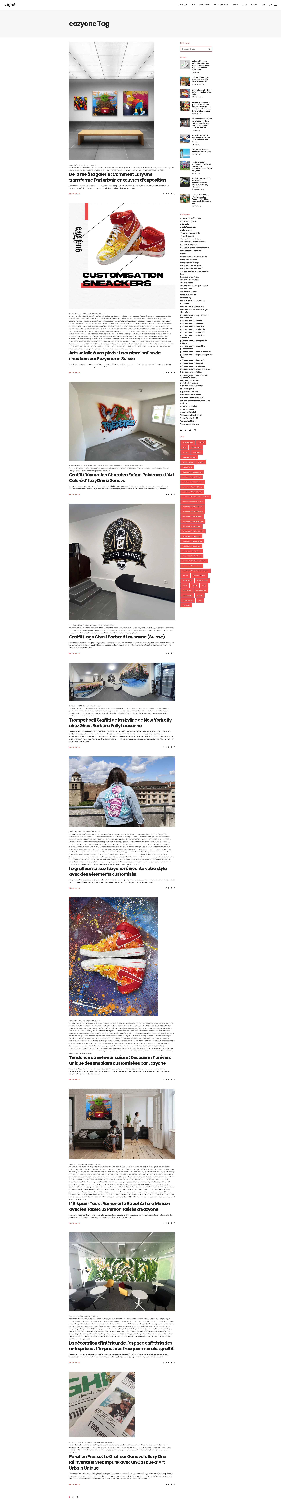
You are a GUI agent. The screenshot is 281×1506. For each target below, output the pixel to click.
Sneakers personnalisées (91, 349)
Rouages (90, 1450)
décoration (115, 1167)
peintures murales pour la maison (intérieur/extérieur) (124, 465)
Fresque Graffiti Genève (166, 1324)
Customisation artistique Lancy (147, 326)
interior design (80, 1339)
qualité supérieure (75, 349)
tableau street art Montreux (97, 1194)
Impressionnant (118, 1447)
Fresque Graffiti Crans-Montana (110, 1324)
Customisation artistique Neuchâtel (135, 331)
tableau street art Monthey (78, 1194)
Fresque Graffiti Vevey (91, 1336)
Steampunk (104, 1450)
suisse (131, 349)
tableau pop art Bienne (123, 1169)
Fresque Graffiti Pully (76, 1334)
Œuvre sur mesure (146, 630)
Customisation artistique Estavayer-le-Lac (123, 323)
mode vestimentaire (86, 1051)
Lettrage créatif (74, 471)
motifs (157, 862)
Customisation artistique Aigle (109, 318)
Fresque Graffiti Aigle (103, 1319)
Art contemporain (75, 1167)
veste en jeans (120, 864)
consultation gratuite (76, 318)
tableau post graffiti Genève (160, 1179)
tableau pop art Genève (86, 1172)
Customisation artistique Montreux (112, 847)
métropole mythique (130, 711)
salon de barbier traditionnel (128, 713)
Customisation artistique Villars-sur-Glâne (157, 341)
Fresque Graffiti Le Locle (161, 1326)
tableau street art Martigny (162, 1192)
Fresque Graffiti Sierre (165, 1334)
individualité (111, 630)
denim (84, 862)
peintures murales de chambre (193, 329)
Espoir (155, 628)
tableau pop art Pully (165, 1174)
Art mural (72, 468)
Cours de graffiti (187, 236)
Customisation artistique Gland (93, 326)
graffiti (114, 346)
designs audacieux (126, 1167)
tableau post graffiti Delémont (118, 1179)
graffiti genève (187, 590)
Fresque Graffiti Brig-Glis (134, 1319)
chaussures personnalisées (162, 316)
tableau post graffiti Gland (78, 1182)
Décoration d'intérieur (88, 1316)
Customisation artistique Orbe (79, 334)
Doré (129, 628)
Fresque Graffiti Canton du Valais (86, 1324)
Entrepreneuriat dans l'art (190, 251)
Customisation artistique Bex (155, 318)
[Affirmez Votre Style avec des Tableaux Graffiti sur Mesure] (185, 81)
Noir (138, 630)
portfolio (72, 713)
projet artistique (81, 713)
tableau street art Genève (78, 1192)
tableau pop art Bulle (139, 1169)
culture (128, 1023)
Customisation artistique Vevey (131, 341)
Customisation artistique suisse (157, 339)
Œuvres (139, 1447)
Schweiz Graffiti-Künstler (190, 395)
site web (97, 1450)
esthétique (73, 1447)
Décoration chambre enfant (118, 468)
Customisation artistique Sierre (113, 339)
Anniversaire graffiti (188, 221)
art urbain (72, 167)
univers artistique (162, 1450)
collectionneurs (104, 1023)
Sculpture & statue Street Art (192, 398)
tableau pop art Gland (103, 1172)
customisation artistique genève (117, 842)
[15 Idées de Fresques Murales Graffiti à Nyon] (185, 153)
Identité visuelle (201, 590)
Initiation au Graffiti (188, 295)
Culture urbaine (187, 467)
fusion (94, 1447)
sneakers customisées (152, 1051)
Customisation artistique (94, 313)
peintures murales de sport (191, 363)
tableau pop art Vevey (141, 1177)
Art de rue (201, 442)
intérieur (168, 1167)
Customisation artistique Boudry (103, 321)
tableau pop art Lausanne (147, 1172)
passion (72, 864)
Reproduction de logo (189, 392)
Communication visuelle (93, 625)
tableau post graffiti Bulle (98, 1179)
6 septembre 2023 (75, 465)
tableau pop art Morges (114, 1174)
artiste (79, 834)
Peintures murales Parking (191, 372)
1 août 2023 (196, 144)
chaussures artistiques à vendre (141, 316)
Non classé (184, 303)
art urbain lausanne (83, 628)
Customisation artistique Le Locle (95, 328)
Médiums (133, 1447)
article (74, 1445)
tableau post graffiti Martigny (150, 1182)
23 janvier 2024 (197, 114)
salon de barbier (111, 713)
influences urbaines (86, 170)
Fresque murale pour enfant (95, 465)
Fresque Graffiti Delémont (130, 1324)
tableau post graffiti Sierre (108, 1187)
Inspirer (126, 1447)
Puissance (72, 633)
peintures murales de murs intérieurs (195, 352)
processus (120, 1051)
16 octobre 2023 (197, 97)
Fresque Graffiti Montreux (145, 1329)
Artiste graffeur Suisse (93, 316)
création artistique (188, 462)
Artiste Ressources (188, 227)
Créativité (104, 468)
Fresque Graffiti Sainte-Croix (147, 1334)
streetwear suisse (166, 1051)
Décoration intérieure (136, 468)
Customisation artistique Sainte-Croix (89, 339)
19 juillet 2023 (196, 154)
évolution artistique (135, 167)
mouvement (98, 1051)
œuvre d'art (149, 711)
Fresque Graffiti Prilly (163, 1331)
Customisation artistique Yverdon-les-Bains (84, 344)
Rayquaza (106, 471)
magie (134, 630)
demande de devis (136, 1048)
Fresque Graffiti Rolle (108, 1334)
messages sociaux (100, 170)
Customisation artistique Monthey (143, 328)
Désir (142, 1445)
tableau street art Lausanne (142, 1192)
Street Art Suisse (106, 1442)
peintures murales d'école (191, 320)
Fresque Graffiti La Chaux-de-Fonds (97, 1326)
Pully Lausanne (93, 713)
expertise (161, 628)
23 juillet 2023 (196, 206)
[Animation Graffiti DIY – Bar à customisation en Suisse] (185, 93)
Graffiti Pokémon (162, 468)
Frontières (87, 1447)
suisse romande (130, 1450)
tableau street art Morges (117, 1194)
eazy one (148, 1445)
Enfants (153, 468)
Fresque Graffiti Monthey (127, 1329)
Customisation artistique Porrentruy (126, 334)
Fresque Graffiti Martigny (93, 1329)
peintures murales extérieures (192, 366)
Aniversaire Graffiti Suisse (190, 218)
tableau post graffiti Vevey (165, 1187)
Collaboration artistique (189, 457)
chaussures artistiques (121, 316)
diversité (118, 167)
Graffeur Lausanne (75, 630)
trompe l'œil (81, 716)
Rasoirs (84, 633)
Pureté (79, 633)
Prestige (164, 630)
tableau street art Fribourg (161, 1189)
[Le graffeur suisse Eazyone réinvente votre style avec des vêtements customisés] (122, 791)
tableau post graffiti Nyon (154, 1184)
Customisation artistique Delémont (117, 839)
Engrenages (163, 1445)
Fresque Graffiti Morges (163, 1329)
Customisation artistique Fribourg (149, 323)
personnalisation (187, 595)
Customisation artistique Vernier (109, 341)
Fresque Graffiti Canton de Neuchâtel (121, 1321)
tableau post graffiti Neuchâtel (133, 1184)
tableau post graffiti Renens (88, 1187)
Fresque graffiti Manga (189, 262)
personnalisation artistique (143, 346)
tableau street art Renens (84, 1197)
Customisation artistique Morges (87, 331)
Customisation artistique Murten (111, 331)
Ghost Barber (169, 628)
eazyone (125, 167)
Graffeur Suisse (186, 283)
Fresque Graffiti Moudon (77, 1331)
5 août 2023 (73, 831)
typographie (131, 633)
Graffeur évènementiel (189, 280)
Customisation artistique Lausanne (116, 844)
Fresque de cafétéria (188, 259)
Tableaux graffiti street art (90, 1164)
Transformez (122, 633)
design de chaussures (83, 346)
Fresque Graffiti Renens (92, 1334)
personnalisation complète (162, 346)
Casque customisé (101, 1445)
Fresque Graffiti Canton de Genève (95, 1321)
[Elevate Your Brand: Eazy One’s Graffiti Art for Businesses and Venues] (185, 138)
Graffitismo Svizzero (188, 292)
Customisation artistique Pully (91, 336)
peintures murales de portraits (192, 360)
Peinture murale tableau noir (192, 306)
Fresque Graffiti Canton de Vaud (146, 1321)
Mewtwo (83, 471)
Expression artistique (101, 862)
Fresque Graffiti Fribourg (148, 1324)
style (107, 864)
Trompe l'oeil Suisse (92, 706)
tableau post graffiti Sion (126, 1187)
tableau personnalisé (106, 1169)
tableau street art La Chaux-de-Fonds (118, 1192)
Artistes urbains (97, 167)
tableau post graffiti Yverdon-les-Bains (82, 1189)
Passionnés (147, 1447)
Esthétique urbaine (146, 1167)
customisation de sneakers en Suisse (152, 344)
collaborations (93, 1023)
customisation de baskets (109, 344)
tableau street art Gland (96, 1192)
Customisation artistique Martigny (119, 328)
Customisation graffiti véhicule (193, 242)
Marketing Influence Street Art (192, 300)
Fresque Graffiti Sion (76, 1336)
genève (161, 1336)
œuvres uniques (165, 862)
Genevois (100, 1447)
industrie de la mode (142, 862)
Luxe (129, 630)
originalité (157, 630)
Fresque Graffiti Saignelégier (126, 1334)
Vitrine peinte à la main (189, 424)
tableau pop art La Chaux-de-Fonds (124, 1172)
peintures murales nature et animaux (195, 369)
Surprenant (141, 1450)
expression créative (161, 167)
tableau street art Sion (119, 1197)
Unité (138, 633)
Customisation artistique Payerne (102, 334)
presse (168, 1447)
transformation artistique (156, 170)
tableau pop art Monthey (77, 1174)
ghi (105, 1447)
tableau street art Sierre (102, 1197)
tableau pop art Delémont (156, 1169)
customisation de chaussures (129, 344)
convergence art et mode (120, 834)
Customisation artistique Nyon (158, 331)
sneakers (140, 1051)
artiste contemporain (84, 167)
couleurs (119, 1445)
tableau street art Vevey (153, 1197)
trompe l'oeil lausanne (93, 716)
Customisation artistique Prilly (150, 334)
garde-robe (113, 862)
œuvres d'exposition (133, 170)
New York (141, 711)
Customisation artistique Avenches (133, 318)
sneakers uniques (122, 349)
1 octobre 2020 (74, 1442)
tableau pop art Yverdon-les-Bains (162, 1177)
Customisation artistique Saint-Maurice (104, 854)
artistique (94, 628)
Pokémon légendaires (94, 471)
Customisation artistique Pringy (116, 852)
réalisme (102, 713)
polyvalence (156, 1447)
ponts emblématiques (161, 711)
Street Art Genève (188, 600)
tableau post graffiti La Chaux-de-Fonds (103, 1182)
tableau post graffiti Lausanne (128, 1182)
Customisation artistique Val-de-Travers (83, 341)
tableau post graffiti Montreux (91, 1184)
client (99, 834)
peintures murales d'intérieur (192, 323)
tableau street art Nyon (155, 1194)
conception (114, 1023)
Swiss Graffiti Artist (188, 412)
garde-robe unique (104, 346)
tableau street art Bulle (123, 1189)
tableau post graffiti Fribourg (140, 1179)
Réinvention (82, 1450)
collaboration (108, 628)
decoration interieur (76, 1319)
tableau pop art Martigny (165, 1172)
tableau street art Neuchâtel (136, 1194)
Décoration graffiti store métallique (194, 248)
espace (92, 1319)
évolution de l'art (148, 167)
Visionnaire (73, 1452)
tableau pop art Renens (77, 1177)
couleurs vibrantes (116, 708)
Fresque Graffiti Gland (76, 1326)
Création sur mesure (91, 318)
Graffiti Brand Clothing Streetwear (194, 286)
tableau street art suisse (136, 1197)
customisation (136, 1023)
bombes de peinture (89, 834)
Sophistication (102, 633)
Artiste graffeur (82, 708)
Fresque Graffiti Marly (76, 1329)
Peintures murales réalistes (191, 386)
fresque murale (153, 1336)
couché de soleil (103, 708)
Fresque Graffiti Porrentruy (146, 1331)
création (116, 628)
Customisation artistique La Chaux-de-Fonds (120, 326)
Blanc (101, 628)
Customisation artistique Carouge (148, 321)
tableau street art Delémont (141, 1189)
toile (84, 1199)
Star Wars (87, 1169)
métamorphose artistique (116, 170)
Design (146, 1048)
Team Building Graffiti (189, 418)
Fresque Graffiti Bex (118, 1319)
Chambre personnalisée (92, 468)
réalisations (73, 1450)
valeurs (112, 864)
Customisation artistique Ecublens (95, 323)
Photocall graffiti (187, 389)
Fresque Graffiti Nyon (113, 1331)
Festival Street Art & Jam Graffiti (193, 256)
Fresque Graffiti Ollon (128, 1331)
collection (112, 1445)
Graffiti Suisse (108, 625)
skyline (140, 713)
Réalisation (92, 633)
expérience (141, 708)
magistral (111, 711)
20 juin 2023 (73, 1316)
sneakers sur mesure (108, 349)
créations (122, 1023)
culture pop (141, 834)
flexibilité (80, 1447)
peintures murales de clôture (192, 332)
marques (76, 1051)
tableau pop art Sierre (94, 1177)
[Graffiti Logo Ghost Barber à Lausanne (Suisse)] (122, 562)
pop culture (80, 1169)
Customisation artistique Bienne (80, 321)
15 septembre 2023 (75, 313)
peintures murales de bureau (192, 326)
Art (70, 1445)
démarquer (77, 862)
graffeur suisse (123, 862)
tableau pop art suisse (125, 1177)
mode (152, 862)
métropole (118, 711)
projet (170, 630)
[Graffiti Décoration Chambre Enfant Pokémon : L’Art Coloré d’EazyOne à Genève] (122, 421)
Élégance (141, 628)
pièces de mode (92, 864)
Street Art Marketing (188, 406)
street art (143, 170)
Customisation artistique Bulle (125, 321)
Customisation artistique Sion (135, 339)
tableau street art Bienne (105, 1189)
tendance (77, 1053)
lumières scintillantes (94, 711)
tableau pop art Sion (110, 1177)
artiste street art (107, 316)
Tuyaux (152, 1450)
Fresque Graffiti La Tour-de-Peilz (122, 1326)
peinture (72, 1169)
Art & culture (185, 224)
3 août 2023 (73, 1164)
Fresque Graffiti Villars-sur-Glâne (111, 1336)
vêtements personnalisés (134, 864)
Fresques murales (202, 580)
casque (91, 1445)
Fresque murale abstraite (190, 265)
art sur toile (73, 316)
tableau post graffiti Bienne (78, 1179)
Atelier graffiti (185, 230)
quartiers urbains (131, 1051)
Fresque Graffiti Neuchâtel (96, 1331)
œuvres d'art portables (125, 346)
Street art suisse (156, 713)
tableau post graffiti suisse (145, 1187)
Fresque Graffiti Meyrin (110, 1329)
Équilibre (149, 628)
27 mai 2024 (196, 173)
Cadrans (85, 1445)
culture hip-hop (109, 167)
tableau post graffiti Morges (112, 1184)
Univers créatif (87, 1053)
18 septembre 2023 (75, 165)
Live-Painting (185, 297)
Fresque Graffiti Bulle (151, 1319)
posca (163, 1447)
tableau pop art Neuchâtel (132, 1174)
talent (115, 633)
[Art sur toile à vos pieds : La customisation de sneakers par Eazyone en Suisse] (122, 256)
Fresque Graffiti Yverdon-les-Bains (135, 1336)
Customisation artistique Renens (114, 336)
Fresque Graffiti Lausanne (143, 1326)
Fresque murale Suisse (189, 277)
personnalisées (80, 864)
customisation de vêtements (151, 859)
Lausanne (119, 630)
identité (103, 630)
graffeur (76, 170)
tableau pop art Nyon (149, 1174)
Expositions (90, 165)
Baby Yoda (93, 1167)
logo (125, 630)
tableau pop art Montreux (96, 1174)
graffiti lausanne (94, 630)
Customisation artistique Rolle (136, 336)
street (111, 1450)
